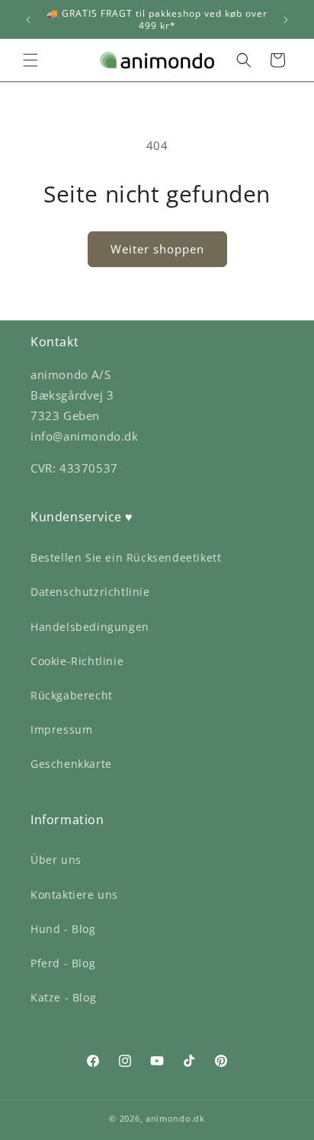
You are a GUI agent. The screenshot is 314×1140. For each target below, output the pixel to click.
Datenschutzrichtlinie (90, 591)
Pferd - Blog (62, 963)
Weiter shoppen (157, 248)
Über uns (56, 859)
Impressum (61, 729)
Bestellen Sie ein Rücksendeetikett (125, 557)
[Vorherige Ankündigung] (28, 20)
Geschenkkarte (71, 763)
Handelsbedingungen (89, 626)
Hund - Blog (63, 929)
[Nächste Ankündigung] (286, 20)
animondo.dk (175, 1118)
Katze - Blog (63, 997)
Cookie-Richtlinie (76, 661)
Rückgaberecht (71, 695)
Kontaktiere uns (74, 894)
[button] (30, 60)
